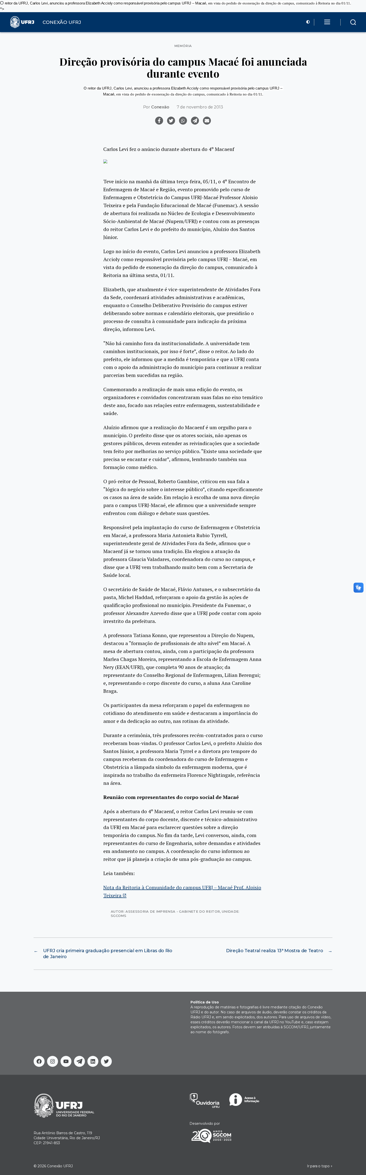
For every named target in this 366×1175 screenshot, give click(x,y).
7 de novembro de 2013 (200, 107)
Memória (183, 46)
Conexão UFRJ (60, 1166)
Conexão (160, 107)
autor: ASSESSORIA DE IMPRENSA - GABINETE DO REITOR (165, 911)
